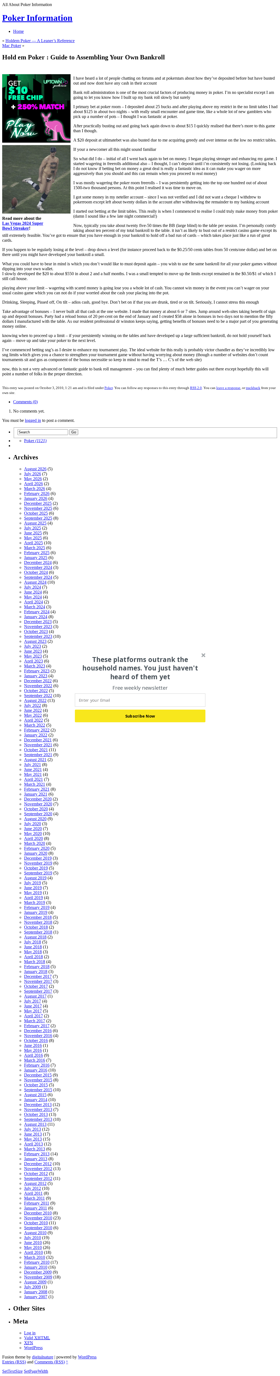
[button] (140, 668)
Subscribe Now (140, 716)
